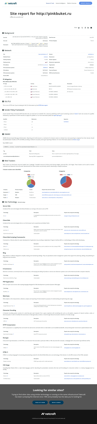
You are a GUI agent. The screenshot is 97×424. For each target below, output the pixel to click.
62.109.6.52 (66, 121)
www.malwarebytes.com (88, 264)
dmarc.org (76, 139)
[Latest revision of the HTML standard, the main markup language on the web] (6, 347)
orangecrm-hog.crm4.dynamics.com (71, 215)
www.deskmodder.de (54, 192)
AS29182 (45, 67)
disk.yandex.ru (60, 197)
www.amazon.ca (82, 334)
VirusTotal (45, 64)
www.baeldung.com (75, 278)
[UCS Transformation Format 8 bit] (6, 321)
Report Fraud (85, 3)
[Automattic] (8, 192)
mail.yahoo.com (74, 321)
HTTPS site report (43, 105)
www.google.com (74, 376)
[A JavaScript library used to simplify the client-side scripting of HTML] (6, 246)
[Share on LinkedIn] (88, 28)
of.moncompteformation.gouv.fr (78, 246)
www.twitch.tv (67, 376)
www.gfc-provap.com (68, 249)
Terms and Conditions (59, 418)
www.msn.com (67, 230)
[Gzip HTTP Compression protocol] (12, 334)
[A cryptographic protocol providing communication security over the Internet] (5, 215)
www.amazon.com (74, 230)
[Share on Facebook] (85, 28)
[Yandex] (7, 197)
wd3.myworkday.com (86, 378)
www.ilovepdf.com (68, 305)
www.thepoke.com (46, 192)
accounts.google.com (75, 347)
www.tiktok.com (67, 361)
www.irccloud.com (77, 249)
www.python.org (67, 334)
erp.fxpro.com (81, 376)
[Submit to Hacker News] (91, 28)
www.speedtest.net (77, 378)
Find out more (40, 402)
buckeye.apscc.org (89, 246)
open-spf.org (57, 115)
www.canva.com (67, 321)
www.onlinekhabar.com (87, 249)
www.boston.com (84, 291)
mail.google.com (67, 347)
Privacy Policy (50, 418)
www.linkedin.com (75, 361)
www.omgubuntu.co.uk (64, 192)
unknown (46, 56)
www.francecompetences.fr (77, 264)
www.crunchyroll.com (75, 233)
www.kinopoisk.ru (52, 197)
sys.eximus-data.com (82, 321)
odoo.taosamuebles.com (66, 195)
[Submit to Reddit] (79, 28)
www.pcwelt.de (67, 264)
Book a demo (56, 402)
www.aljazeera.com (76, 291)
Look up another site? (17, 17)
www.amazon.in (67, 246)
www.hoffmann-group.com (47, 195)
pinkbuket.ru (91, 54)
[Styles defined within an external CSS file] (7, 376)
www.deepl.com (67, 233)
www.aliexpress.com (68, 378)
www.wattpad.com (68, 291)
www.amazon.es (75, 334)
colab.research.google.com (78, 305)
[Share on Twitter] (82, 28)
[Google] (6, 195)
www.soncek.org (67, 278)
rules (75, 113)
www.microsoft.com (85, 233)
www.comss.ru (45, 197)
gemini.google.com (88, 305)
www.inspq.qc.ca (57, 195)
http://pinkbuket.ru (42, 54)
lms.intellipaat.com (84, 278)
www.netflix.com (82, 230)
